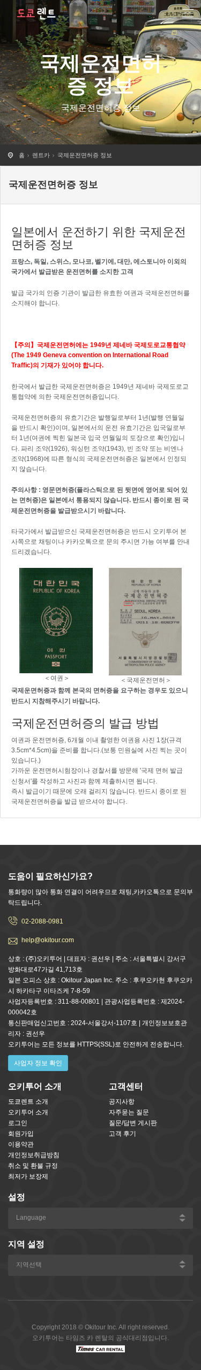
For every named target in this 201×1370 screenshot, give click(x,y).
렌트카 (41, 155)
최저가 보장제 (28, 1176)
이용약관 (21, 1144)
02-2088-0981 (42, 921)
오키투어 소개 (28, 1112)
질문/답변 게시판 (133, 1123)
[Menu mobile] (187, 14)
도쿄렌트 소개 (28, 1101)
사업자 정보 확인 (38, 1063)
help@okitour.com (47, 940)
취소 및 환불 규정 (33, 1165)
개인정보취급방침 (33, 1155)
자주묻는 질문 (129, 1112)
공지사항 (122, 1101)
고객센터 (126, 1086)
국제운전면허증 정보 (84, 155)
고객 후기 (122, 1133)
